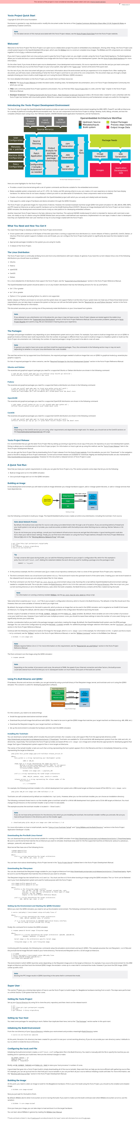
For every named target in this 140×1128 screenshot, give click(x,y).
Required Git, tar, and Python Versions (98, 302)
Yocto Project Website (27, 83)
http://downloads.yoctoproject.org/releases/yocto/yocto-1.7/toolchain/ (33, 739)
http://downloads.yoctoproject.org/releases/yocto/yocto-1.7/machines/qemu (103, 838)
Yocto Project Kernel (65, 862)
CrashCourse (35, 1118)
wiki (85, 1118)
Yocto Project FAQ (81, 89)
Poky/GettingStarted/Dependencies (30, 432)
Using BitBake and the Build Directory (89, 827)
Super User (77, 67)
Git (70, 444)
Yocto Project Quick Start (86, 34)
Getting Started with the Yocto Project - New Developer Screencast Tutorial (56, 95)
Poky (22, 52)
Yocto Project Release (111, 446)
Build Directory (56, 584)
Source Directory (103, 584)
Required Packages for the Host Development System (69, 361)
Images (39, 893)
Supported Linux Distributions (76, 281)
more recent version (98, 2)
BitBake (63, 50)
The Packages (81, 1021)
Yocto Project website (78, 452)
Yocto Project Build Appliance (114, 58)
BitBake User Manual (54, 1112)
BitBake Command (83, 633)
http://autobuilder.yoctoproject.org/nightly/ (23, 457)
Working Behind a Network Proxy (44, 537)
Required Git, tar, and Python (87, 646)
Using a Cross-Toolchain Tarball (60, 827)
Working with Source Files (20, 1074)
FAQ (103, 89)
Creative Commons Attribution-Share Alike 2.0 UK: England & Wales (100, 23)
